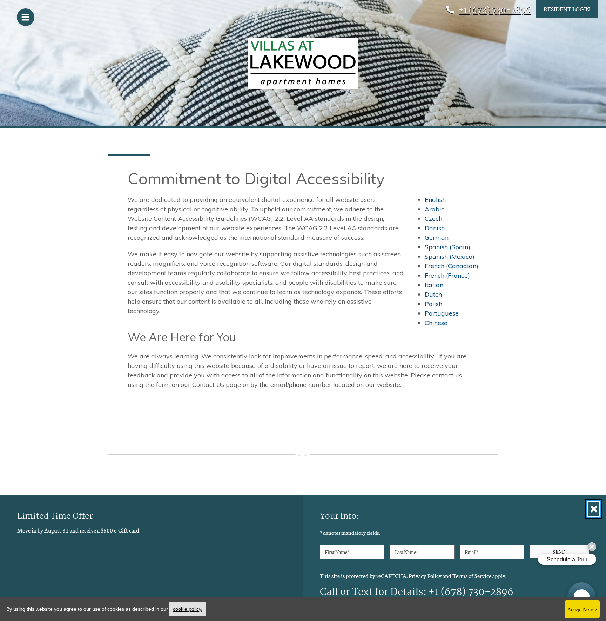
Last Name (406, 551)
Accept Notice (582, 609)
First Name (337, 551)
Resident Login (567, 9)
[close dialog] (594, 509)
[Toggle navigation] (25, 17)
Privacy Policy (425, 575)
